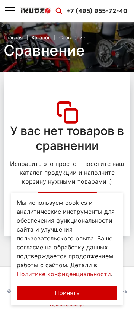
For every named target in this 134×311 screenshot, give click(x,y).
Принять (67, 293)
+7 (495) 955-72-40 (96, 10)
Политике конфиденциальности (64, 274)
